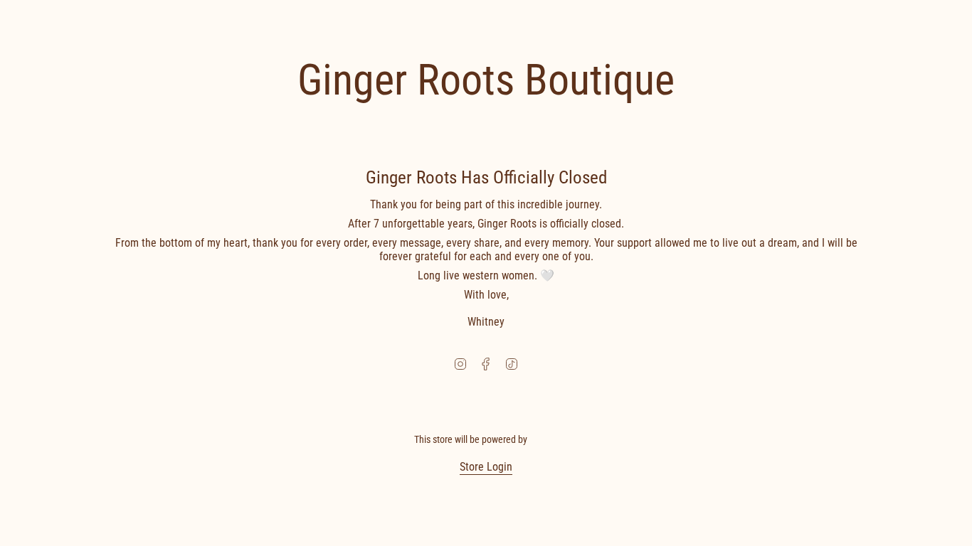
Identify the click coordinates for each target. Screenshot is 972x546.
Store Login (486, 466)
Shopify (544, 439)
